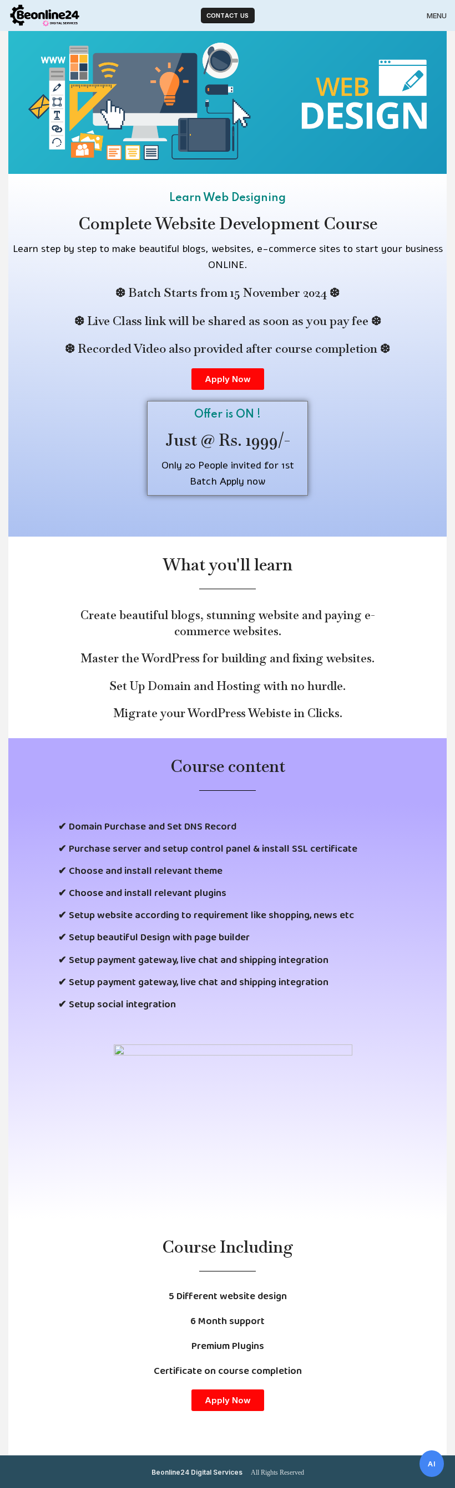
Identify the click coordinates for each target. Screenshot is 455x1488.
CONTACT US (227, 15)
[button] (227, 379)
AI (432, 1463)
